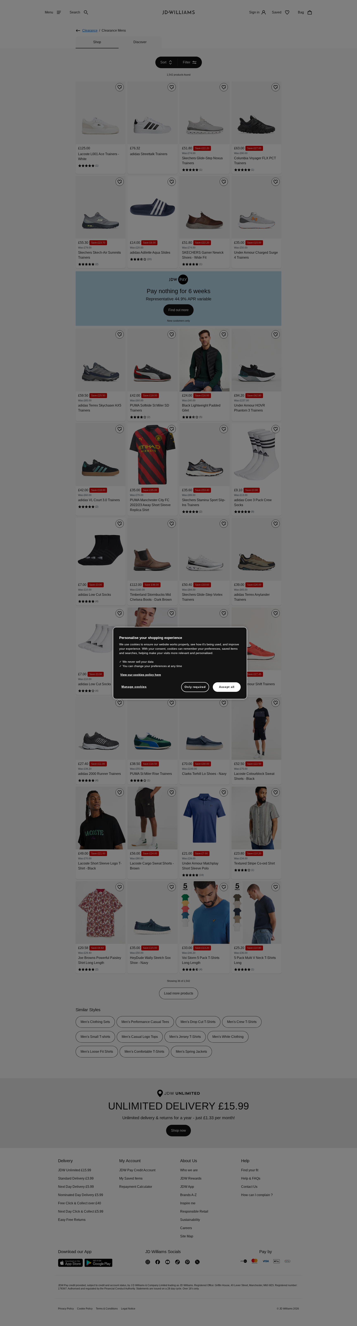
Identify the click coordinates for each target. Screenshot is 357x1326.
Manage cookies (134, 688)
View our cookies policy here (140, 676)
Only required (195, 689)
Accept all (227, 689)
